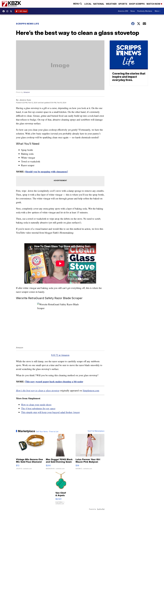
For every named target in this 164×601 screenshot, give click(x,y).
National (98, 4)
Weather (111, 4)
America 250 (123, 11)
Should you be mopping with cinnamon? (46, 171)
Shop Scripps (137, 4)
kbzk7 (4, 11)
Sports (122, 4)
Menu (76, 4)
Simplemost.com (91, 390)
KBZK (11, 11)
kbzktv (7, 11)
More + (157, 11)
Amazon (27, 92)
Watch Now (153, 4)
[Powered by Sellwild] (100, 509)
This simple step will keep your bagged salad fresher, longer (50, 412)
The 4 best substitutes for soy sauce (38, 408)
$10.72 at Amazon (60, 355)
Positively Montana (144, 11)
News (132, 11)
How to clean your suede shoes (36, 404)
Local (87, 4)
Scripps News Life (27, 23)
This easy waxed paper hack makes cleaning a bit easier (54, 381)
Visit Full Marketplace (96, 431)
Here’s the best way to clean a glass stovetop (37, 390)
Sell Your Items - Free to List (47, 432)
